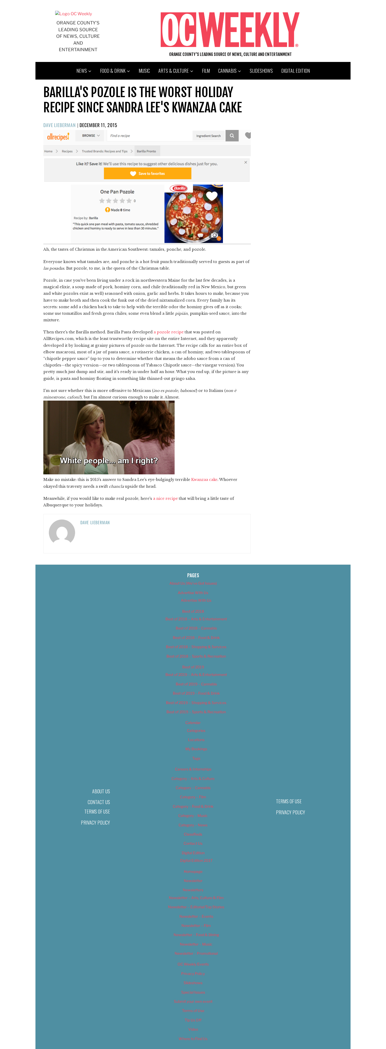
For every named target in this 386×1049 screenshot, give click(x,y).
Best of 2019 (193, 667)
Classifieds (193, 834)
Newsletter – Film (196, 925)
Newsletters (193, 890)
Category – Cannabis (193, 787)
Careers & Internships (193, 769)
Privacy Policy (95, 822)
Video (193, 1029)
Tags (196, 758)
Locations (196, 739)
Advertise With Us (193, 592)
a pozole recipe (169, 332)
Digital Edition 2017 (196, 860)
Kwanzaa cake (204, 479)
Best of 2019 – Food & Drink (196, 693)
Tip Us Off (193, 1020)
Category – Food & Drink (193, 806)
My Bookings (196, 749)
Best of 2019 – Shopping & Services (196, 702)
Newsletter (193, 880)
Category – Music (193, 815)
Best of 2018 (193, 611)
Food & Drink (113, 70)
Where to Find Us (193, 1038)
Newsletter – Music (196, 944)
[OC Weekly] (73, 13)
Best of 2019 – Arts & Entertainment (196, 674)
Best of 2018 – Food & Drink (196, 637)
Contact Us (99, 802)
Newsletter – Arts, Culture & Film (196, 897)
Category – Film (193, 797)
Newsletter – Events (196, 916)
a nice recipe (165, 498)
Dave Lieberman (59, 125)
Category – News (193, 825)
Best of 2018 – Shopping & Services (196, 646)
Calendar (193, 722)
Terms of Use (97, 811)
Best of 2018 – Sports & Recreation (196, 656)
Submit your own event (193, 1001)
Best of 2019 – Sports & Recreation (196, 712)
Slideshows (261, 70)
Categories (196, 730)
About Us (101, 791)
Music (144, 70)
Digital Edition (295, 70)
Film (206, 70)
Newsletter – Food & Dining (196, 934)
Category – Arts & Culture (193, 778)
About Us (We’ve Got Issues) (193, 583)
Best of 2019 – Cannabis (196, 684)
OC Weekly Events (193, 964)
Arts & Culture (173, 70)
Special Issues (193, 992)
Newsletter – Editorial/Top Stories (196, 907)
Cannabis (227, 70)
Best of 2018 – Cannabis (196, 628)
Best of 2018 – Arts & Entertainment (196, 619)
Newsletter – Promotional (196, 953)
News (81, 70)
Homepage (193, 871)
